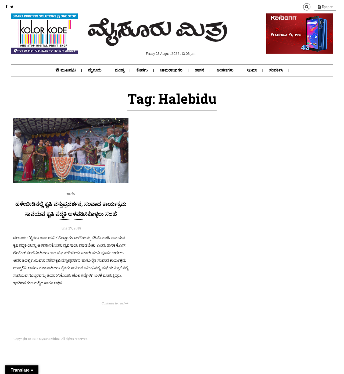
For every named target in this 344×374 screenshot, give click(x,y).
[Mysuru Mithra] (158, 40)
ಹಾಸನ (199, 70)
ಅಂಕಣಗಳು (225, 70)
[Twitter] (11, 6)
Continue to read (113, 303)
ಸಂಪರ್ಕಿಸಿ (276, 70)
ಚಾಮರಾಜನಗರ (171, 70)
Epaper (327, 6)
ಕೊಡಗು (142, 70)
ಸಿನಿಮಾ (252, 70)
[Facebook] (6, 6)
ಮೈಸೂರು (95, 70)
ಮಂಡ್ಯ (119, 70)
